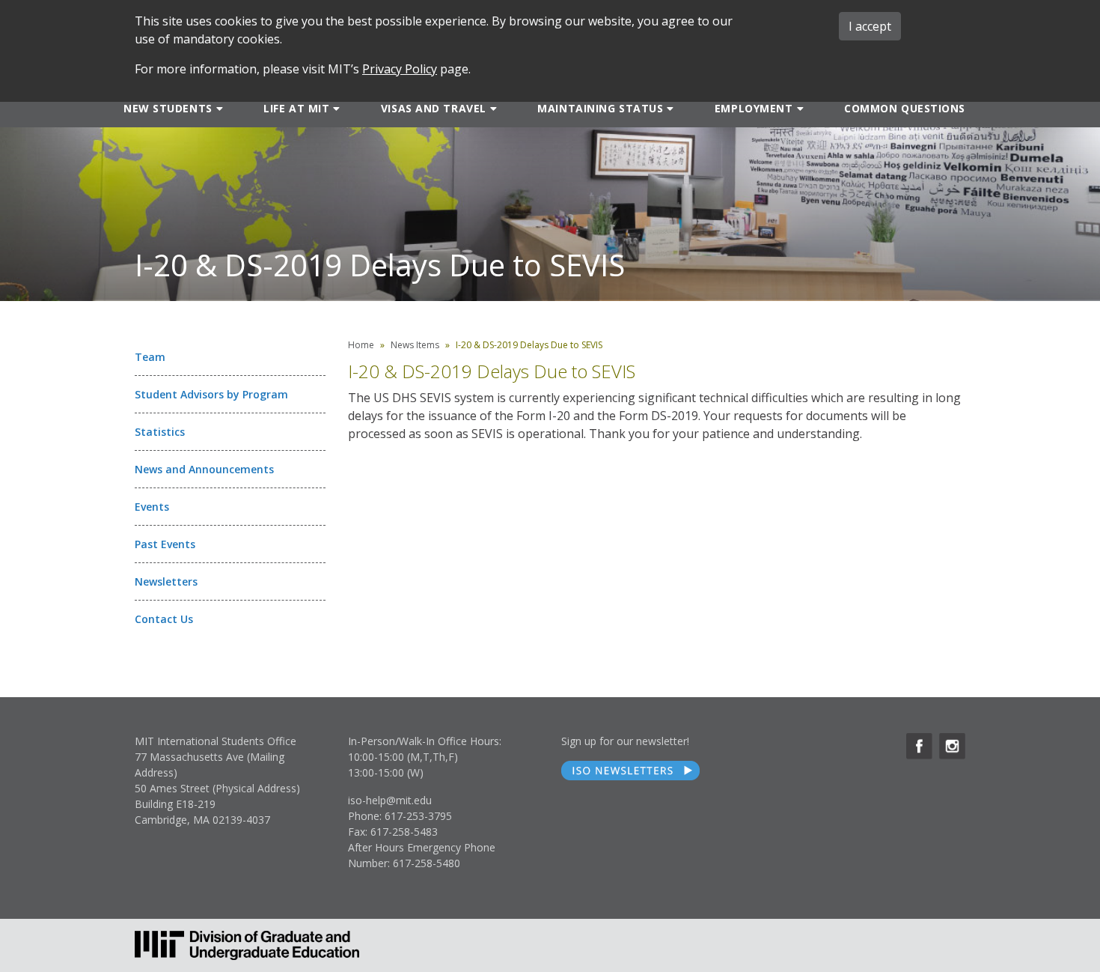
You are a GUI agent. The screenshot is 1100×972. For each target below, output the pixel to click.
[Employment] (798, 107)
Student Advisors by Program (211, 394)
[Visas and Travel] (492, 107)
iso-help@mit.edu (390, 800)
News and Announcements (204, 469)
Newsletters (166, 581)
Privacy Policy (399, 69)
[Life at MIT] (334, 107)
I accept (870, 26)
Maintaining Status (600, 108)
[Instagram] (952, 746)
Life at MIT (296, 108)
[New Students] (218, 107)
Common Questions (904, 108)
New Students (168, 108)
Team (150, 357)
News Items (415, 344)
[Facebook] (919, 746)
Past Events (165, 544)
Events (152, 506)
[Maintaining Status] (668, 107)
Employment (754, 108)
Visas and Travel (433, 108)
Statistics (160, 432)
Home (361, 344)
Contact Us (164, 619)
